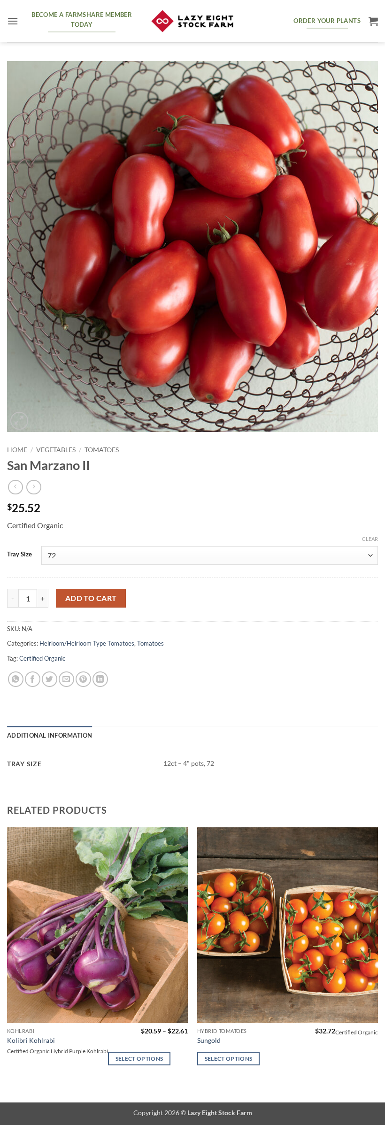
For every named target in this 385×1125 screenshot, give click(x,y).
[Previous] (7, 964)
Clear (370, 539)
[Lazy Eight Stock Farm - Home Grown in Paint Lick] (192, 21)
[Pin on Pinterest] (83, 679)
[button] (12, 20)
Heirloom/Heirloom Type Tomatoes (86, 643)
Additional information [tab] (49, 735)
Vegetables (56, 450)
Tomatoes (102, 450)
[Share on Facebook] (32, 679)
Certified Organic (42, 658)
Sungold (209, 1040)
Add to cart (91, 598)
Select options (139, 1059)
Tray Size (19, 554)
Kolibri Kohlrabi (31, 1040)
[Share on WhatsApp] (15, 679)
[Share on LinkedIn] (100, 679)
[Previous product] (33, 487)
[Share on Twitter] (49, 679)
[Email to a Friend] (66, 679)
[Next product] (15, 487)
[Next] (377, 964)
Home (17, 450)
